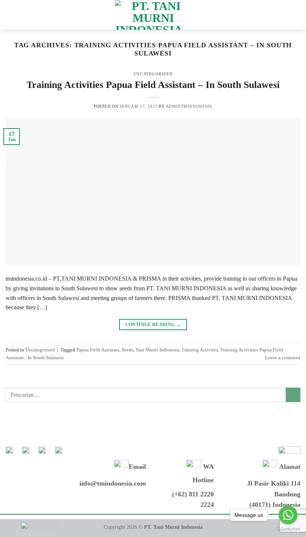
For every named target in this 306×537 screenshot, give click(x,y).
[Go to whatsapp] (288, 515)
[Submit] (293, 395)
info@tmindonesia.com (112, 483)
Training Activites (199, 350)
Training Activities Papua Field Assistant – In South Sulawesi (153, 84)
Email (137, 466)
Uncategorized (153, 74)
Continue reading (153, 324)
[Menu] (10, 15)
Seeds (127, 350)
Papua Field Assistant (97, 350)
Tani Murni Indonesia (157, 350)
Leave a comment (282, 357)
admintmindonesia (189, 106)
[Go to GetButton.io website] (288, 529)
